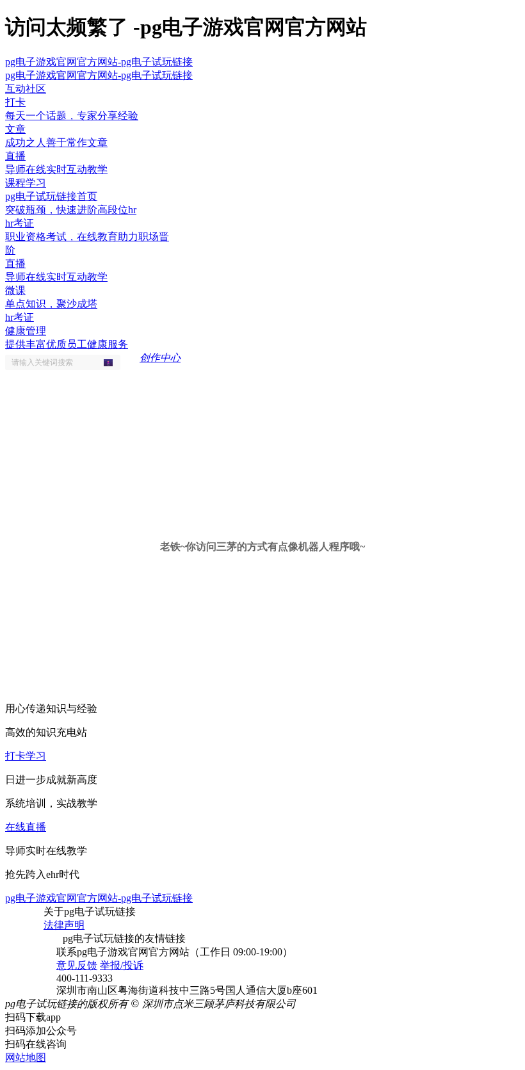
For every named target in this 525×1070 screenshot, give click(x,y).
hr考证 (19, 317)
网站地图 (25, 1057)
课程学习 (25, 182)
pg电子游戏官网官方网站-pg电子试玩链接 (99, 61)
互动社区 (25, 88)
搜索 (112, 362)
